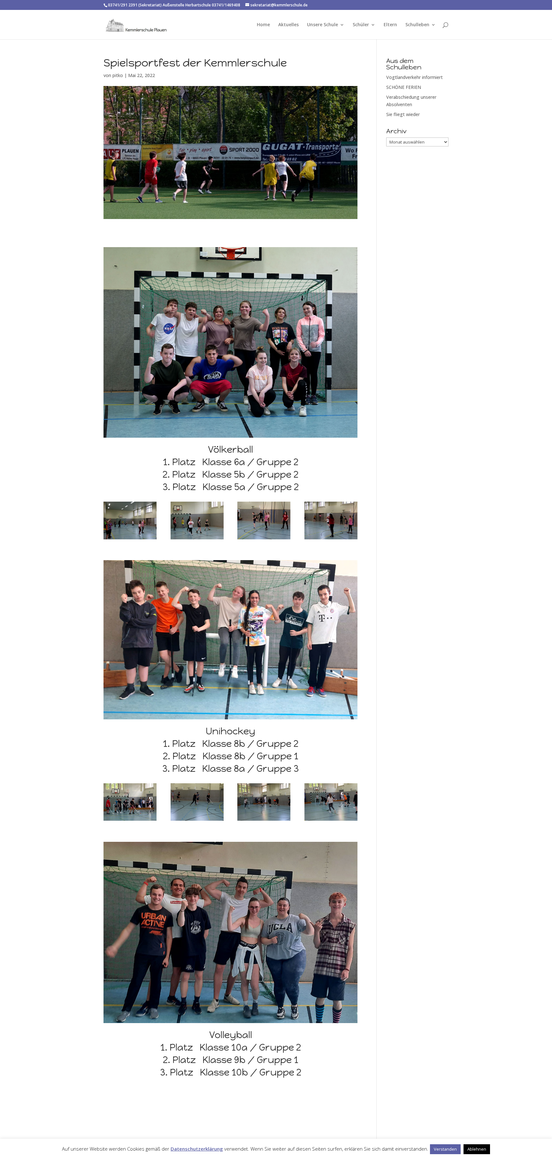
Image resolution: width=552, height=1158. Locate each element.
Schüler (361, 24)
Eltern (390, 24)
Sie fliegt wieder (403, 114)
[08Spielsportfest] (197, 821)
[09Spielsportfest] (263, 821)
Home (263, 24)
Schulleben (417, 24)
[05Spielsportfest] (330, 539)
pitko (117, 75)
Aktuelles (288, 24)
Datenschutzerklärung (197, 1149)
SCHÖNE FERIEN (403, 87)
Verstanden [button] (445, 1149)
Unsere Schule (322, 24)
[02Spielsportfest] (130, 539)
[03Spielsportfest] (197, 539)
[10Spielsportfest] (330, 821)
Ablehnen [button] (476, 1149)
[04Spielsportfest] (263, 539)
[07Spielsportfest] (130, 821)
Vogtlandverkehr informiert (414, 77)
